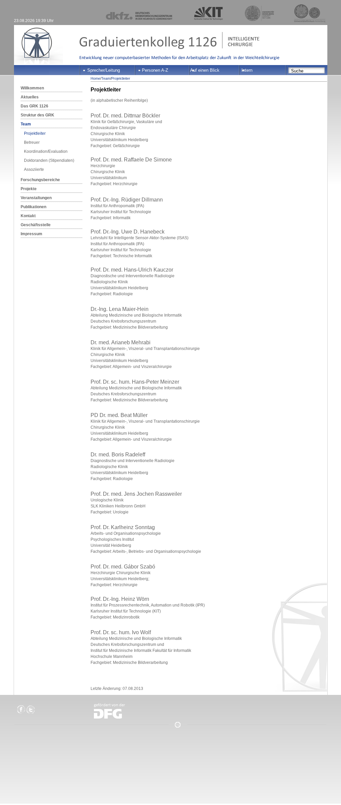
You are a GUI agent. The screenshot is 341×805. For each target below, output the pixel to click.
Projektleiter (35, 133)
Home (95, 78)
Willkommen (32, 88)
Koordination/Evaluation (46, 151)
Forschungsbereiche (40, 179)
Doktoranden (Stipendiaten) (49, 160)
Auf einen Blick (204, 70)
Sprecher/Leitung (103, 70)
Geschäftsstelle (36, 225)
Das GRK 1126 (34, 106)
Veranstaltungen (36, 197)
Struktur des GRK (37, 115)
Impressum (31, 234)
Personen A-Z (155, 70)
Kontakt (28, 216)
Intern (246, 70)
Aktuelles (30, 97)
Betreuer (32, 142)
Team (26, 124)
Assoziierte (34, 169)
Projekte (29, 188)
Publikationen (33, 207)
